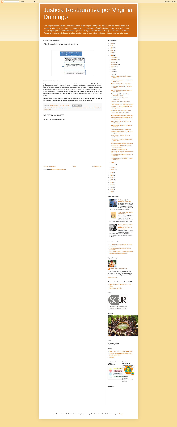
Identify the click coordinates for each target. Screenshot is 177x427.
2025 (111, 45)
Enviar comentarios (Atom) (58, 169)
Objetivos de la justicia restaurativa (120, 101)
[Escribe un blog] (75, 105)
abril (112, 162)
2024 (111, 48)
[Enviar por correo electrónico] (73, 105)
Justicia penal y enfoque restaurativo (121, 84)
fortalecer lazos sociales (69, 107)
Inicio (74, 166)
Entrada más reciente (50, 166)
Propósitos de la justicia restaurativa (121, 129)
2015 (111, 184)
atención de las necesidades (55, 107)
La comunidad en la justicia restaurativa (122, 115)
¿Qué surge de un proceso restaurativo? (122, 151)
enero (113, 170)
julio (112, 69)
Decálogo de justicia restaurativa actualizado (124, 200)
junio (112, 71)
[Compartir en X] (77, 105)
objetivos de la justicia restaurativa (84, 107)
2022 (111, 53)
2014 (111, 187)
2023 (111, 50)
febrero (113, 167)
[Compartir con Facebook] (79, 105)
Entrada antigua (96, 166)
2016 (111, 182)
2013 (111, 189)
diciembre (114, 57)
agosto (113, 67)
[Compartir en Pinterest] (81, 105)
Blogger (121, 414)
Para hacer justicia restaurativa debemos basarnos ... (119, 94)
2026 (111, 43)
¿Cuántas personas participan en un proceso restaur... (121, 146)
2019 (111, 175)
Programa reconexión (115, 288)
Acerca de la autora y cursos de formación (121, 351)
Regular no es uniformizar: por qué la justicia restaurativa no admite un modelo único (125, 227)
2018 (111, 177)
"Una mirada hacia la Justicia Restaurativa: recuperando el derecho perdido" (121, 252)
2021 (111, 55)
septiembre (114, 64)
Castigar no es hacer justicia (119, 149)
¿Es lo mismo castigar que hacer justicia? (125, 213)
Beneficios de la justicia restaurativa (121, 110)
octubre (113, 62)
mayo (113, 74)
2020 (111, 172)
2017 (111, 180)
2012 (111, 192)
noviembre (114, 59)
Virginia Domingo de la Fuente (118, 268)
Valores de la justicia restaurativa (120, 113)
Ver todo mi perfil (112, 277)
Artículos (111, 357)
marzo (113, 165)
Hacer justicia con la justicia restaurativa (122, 104)
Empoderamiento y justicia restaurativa (122, 143)
